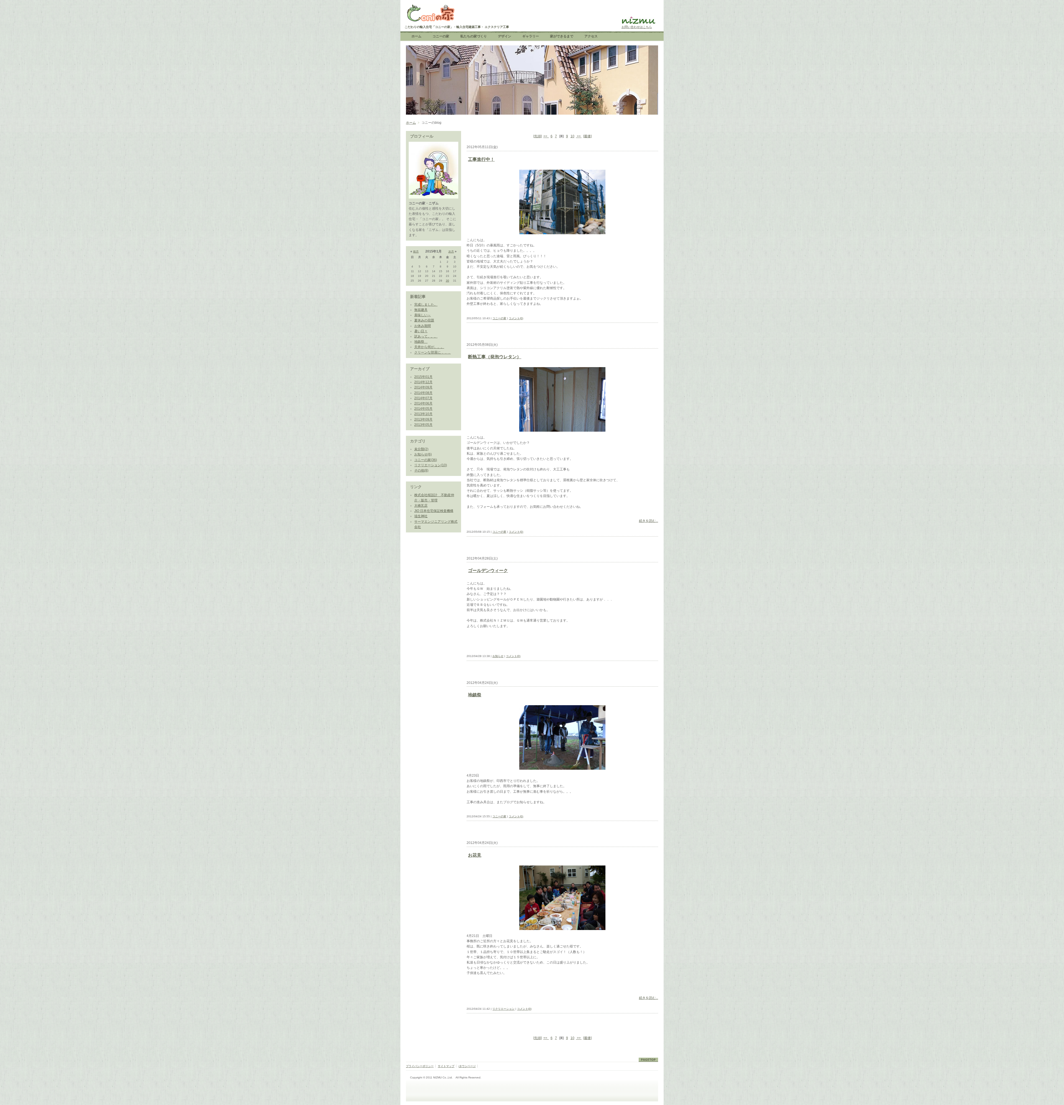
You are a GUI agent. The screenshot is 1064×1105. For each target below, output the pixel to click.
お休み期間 (422, 326)
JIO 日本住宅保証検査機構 (433, 511)
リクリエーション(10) (430, 465)
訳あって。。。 (426, 336)
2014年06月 (423, 403)
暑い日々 (421, 331)
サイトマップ (446, 1066)
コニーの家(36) (425, 460)
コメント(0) (516, 318)
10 (572, 136)
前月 (416, 251)
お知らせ (497, 656)
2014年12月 (423, 382)
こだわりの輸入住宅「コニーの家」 (430, 14)
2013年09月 (423, 419)
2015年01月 (423, 377)
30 (447, 280)
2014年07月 (423, 398)
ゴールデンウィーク (488, 570)
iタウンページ (467, 1066)
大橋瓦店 (421, 506)
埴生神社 (421, 516)
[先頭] (537, 136)
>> (579, 136)
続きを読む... (648, 521)
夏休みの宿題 (424, 320)
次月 (451, 251)
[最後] (587, 136)
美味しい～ (422, 315)
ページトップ (648, 1060)
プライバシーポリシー (420, 1066)
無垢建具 (421, 310)
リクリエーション (503, 1008)
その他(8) (421, 470)
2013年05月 (423, 425)
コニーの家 (499, 318)
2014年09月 (423, 387)
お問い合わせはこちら (636, 27)
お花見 (474, 855)
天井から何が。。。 (429, 347)
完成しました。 (426, 304)
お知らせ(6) (423, 454)
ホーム (411, 123)
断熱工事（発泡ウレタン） (494, 356)
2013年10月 (423, 414)
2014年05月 (423, 409)
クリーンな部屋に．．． (432, 352)
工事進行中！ (481, 159)
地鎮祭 (421, 342)
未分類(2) (421, 449)
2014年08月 (423, 393)
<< (546, 136)
